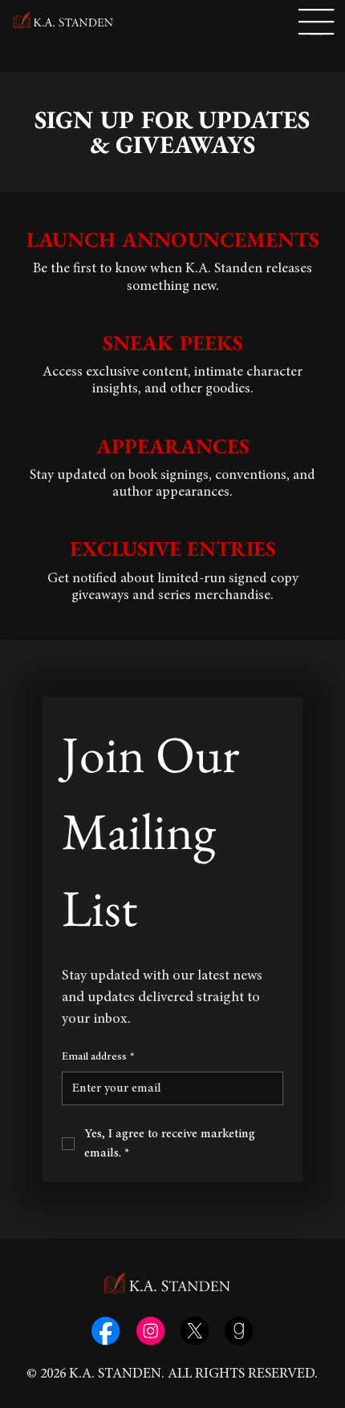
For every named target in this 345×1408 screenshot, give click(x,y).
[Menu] (316, 22)
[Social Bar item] (105, 1331)
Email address (98, 1057)
